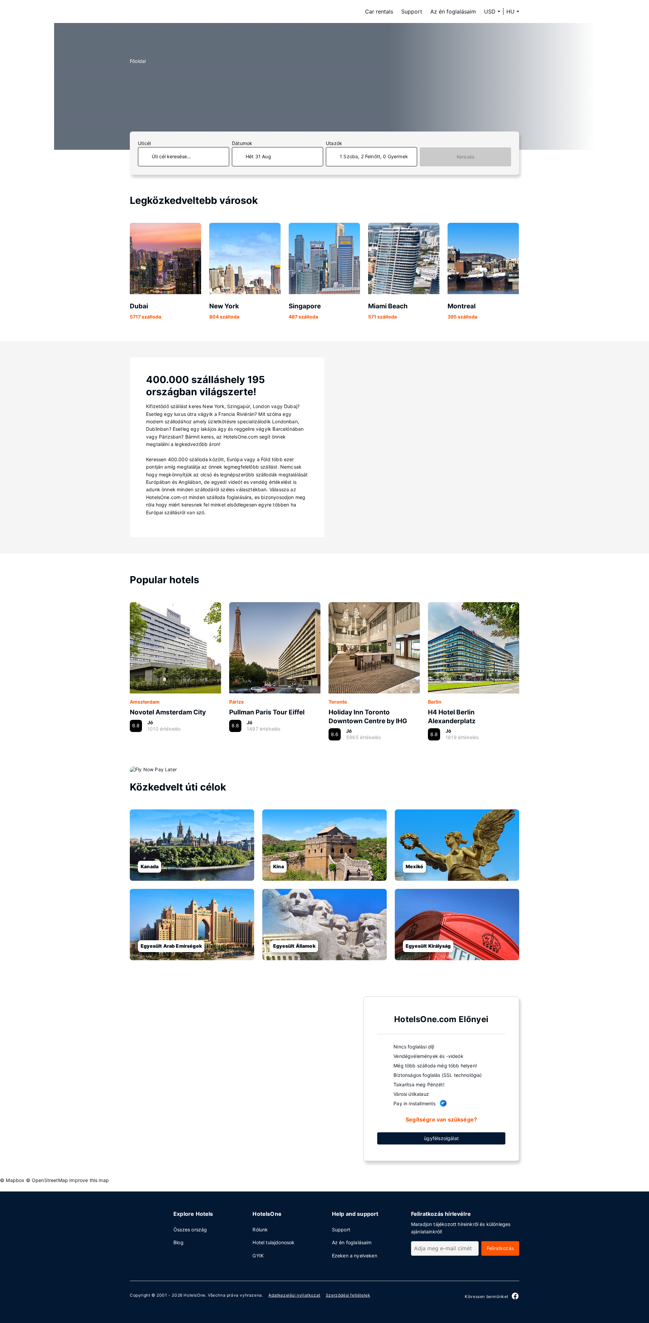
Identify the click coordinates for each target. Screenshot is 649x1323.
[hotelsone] (172, 11)
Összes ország (190, 1229)
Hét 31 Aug (258, 156)
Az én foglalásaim (453, 11)
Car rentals (379, 11)
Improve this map (89, 1180)
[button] (512, 11)
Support (411, 11)
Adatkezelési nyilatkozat (294, 1295)
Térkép (241, 1078)
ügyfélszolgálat (441, 1138)
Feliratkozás (500, 1248)
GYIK (258, 1255)
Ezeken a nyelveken (354, 1255)
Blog (178, 1242)
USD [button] (490, 11)
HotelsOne (194, 1295)
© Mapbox (12, 1180)
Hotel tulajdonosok (273, 1242)
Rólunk (260, 1229)
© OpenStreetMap (47, 1180)
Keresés (465, 157)
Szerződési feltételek (348, 1295)
